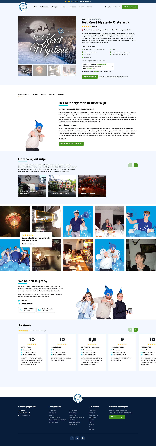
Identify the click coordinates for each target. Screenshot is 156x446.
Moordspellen (53, 422)
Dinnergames (73, 410)
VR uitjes (72, 419)
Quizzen (51, 415)
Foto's (43, 94)
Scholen (73, 7)
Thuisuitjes (72, 415)
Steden (81, 7)
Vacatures (92, 417)
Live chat (24, 300)
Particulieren (44, 7)
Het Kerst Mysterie (29, 352)
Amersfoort (27, 350)
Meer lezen (62, 138)
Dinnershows (53, 412)
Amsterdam (147, 350)
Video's (91, 424)
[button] (136, 165)
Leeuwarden (87, 350)
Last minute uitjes (54, 417)
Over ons (92, 410)
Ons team (92, 412)
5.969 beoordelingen (85, 1)
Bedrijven (55, 7)
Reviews (61, 94)
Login (108, 7)
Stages (91, 419)
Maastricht (56, 350)
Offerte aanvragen (130, 7)
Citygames (52, 410)
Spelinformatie (23, 94)
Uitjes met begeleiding (76, 417)
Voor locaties (93, 415)
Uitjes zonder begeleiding (57, 419)
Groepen (64, 7)
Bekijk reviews (27, 244)
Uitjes (35, 7)
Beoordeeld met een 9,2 (38, 331)
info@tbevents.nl (27, 303)
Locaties (35, 94)
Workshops (72, 412)
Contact (89, 7)
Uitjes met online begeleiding (74, 423)
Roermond (116, 350)
